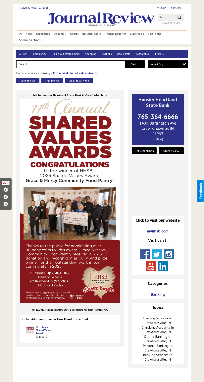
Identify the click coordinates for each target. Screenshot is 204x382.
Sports (74, 34)
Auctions (107, 54)
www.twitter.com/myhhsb (157, 254)
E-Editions (154, 34)
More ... (160, 54)
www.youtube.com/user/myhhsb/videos (151, 266)
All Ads (23, 54)
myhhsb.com (157, 231)
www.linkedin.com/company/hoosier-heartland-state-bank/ (163, 266)
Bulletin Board (91, 34)
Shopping (90, 54)
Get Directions (144, 151)
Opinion (59, 34)
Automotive (143, 54)
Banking (45, 73)
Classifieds (137, 34)
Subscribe (176, 7)
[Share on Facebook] (5, 189)
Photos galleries (115, 34)
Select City (156, 64)
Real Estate (123, 54)
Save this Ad (28, 81)
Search (135, 64)
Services (31, 73)
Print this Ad (52, 81)
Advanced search (171, 23)
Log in (162, 7)
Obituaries (43, 34)
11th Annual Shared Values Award (44, 330)
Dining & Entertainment (65, 54)
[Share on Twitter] (5, 197)
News (29, 34)
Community (39, 54)
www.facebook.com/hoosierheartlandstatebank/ (145, 254)
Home (20, 73)
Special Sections (30, 40)
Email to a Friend (79, 81)
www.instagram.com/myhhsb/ (169, 254)
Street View (171, 151)
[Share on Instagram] (5, 204)
